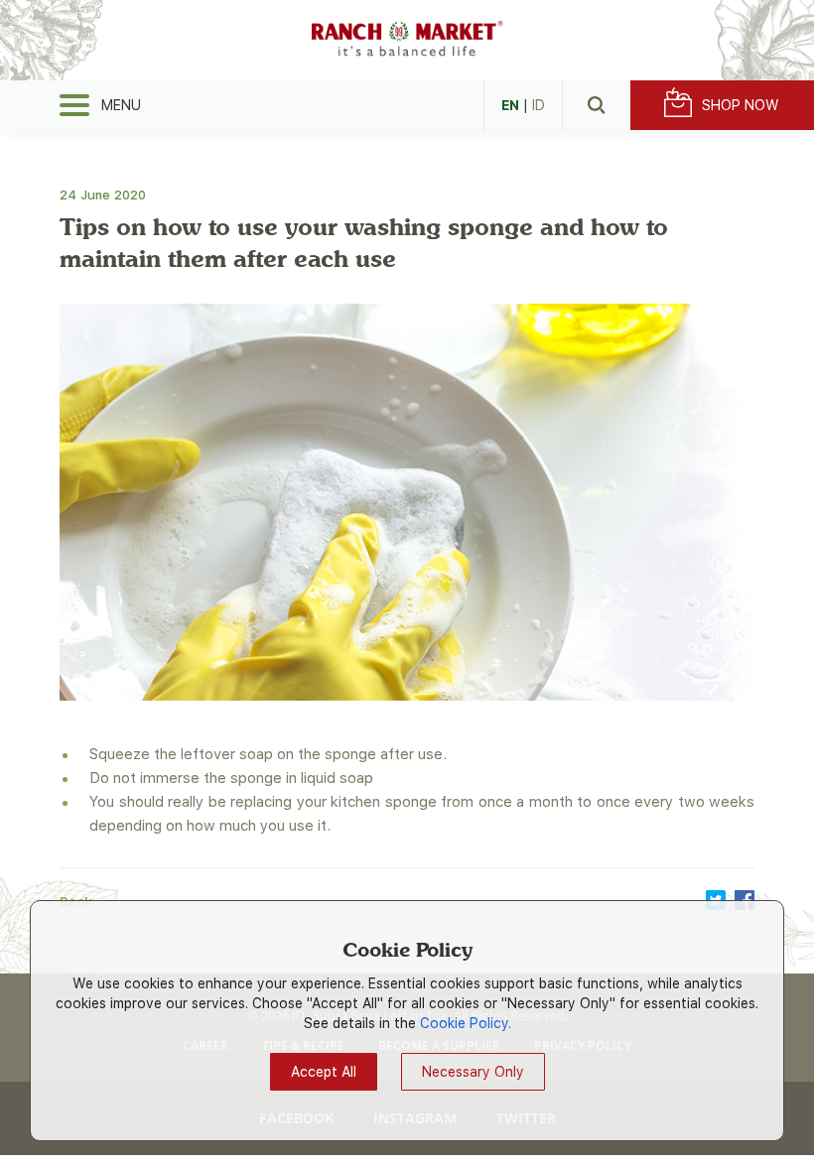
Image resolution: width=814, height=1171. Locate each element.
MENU (121, 105)
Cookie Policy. (465, 1023)
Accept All (323, 1072)
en (510, 105)
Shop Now (740, 105)
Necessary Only (473, 1072)
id (538, 105)
